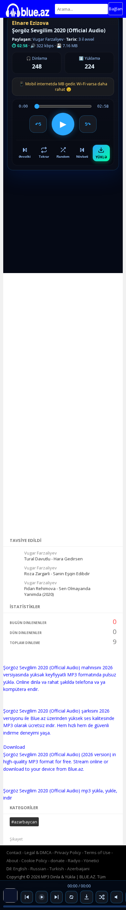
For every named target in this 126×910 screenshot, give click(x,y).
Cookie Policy (34, 860)
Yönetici (91, 860)
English (20, 869)
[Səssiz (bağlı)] (116, 897)
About (12, 860)
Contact (13, 852)
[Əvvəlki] (27, 897)
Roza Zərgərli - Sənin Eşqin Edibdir (57, 574)
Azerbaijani (78, 869)
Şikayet (16, 839)
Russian (38, 869)
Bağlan (115, 9)
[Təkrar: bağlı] (71, 897)
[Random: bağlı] (102, 897)
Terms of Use (97, 852)
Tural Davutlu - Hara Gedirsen (53, 559)
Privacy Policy (68, 852)
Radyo (74, 860)
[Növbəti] (56, 897)
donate (57, 860)
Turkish (56, 869)
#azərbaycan (24, 822)
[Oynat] (42, 897)
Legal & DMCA (38, 852)
